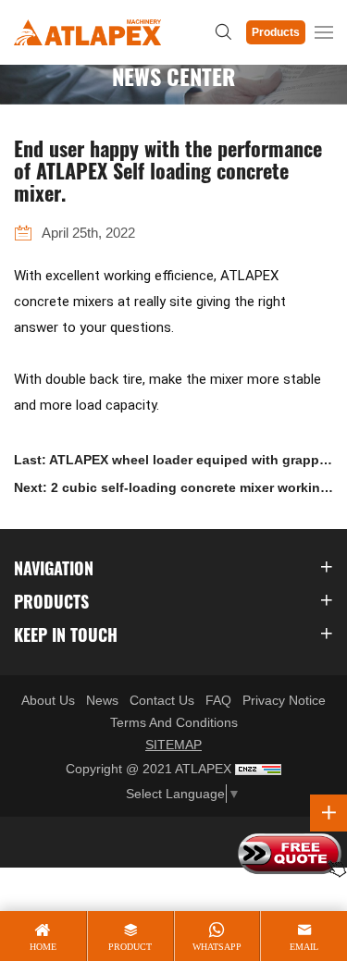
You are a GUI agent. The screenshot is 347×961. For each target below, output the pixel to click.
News (102, 700)
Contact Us (162, 700)
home (43, 947)
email (304, 947)
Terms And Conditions (174, 722)
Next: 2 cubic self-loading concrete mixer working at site (171, 490)
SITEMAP (173, 744)
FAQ (218, 700)
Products (276, 32)
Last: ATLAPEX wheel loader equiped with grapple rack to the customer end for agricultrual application (172, 463)
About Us (48, 700)
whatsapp (217, 947)
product (130, 947)
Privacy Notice (284, 700)
